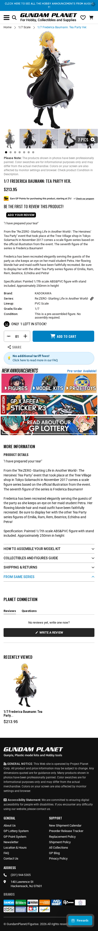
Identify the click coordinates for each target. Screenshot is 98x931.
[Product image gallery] (49, 80)
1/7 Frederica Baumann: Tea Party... (23, 714)
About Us (10, 825)
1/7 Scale (24, 27)
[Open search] (14, 17)
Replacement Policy (62, 836)
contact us (43, 809)
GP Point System (15, 836)
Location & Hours (15, 847)
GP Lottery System (16, 831)
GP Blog (54, 853)
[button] (91, 17)
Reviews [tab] (10, 611)
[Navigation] (7, 17)
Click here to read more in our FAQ (35, 360)
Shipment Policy (60, 842)
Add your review (21, 215)
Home (7, 27)
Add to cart (66, 336)
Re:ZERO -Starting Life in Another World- (61, 298)
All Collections (58, 847)
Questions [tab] (29, 611)
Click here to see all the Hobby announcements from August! (49, 5)
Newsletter (11, 842)
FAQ (6, 853)
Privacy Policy (58, 858)
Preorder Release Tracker (66, 831)
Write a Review (52, 633)
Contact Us (11, 858)
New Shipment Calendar (65, 825)
